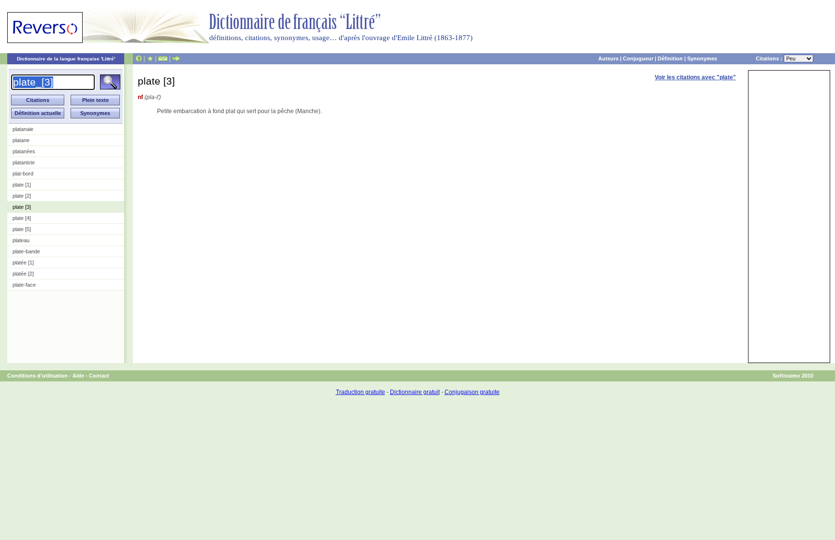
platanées (24, 151)
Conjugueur (638, 58)
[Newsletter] (163, 58)
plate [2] (22, 196)
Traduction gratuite (360, 392)
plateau (21, 240)
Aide (78, 376)
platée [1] (23, 262)
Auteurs (608, 58)
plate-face (24, 285)
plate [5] (22, 229)
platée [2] (23, 274)
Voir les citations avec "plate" (695, 77)
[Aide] (138, 58)
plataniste (24, 162)
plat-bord (23, 173)
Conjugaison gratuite (472, 392)
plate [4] (22, 218)
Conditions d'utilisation (37, 376)
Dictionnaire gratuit (415, 392)
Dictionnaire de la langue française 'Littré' (66, 58)
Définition (670, 58)
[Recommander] (176, 58)
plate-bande (26, 251)
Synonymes (702, 58)
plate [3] (22, 207)
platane (21, 140)
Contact (99, 376)
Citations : (770, 58)
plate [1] (22, 185)
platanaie (23, 129)
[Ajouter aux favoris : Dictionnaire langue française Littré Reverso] (150, 58)
